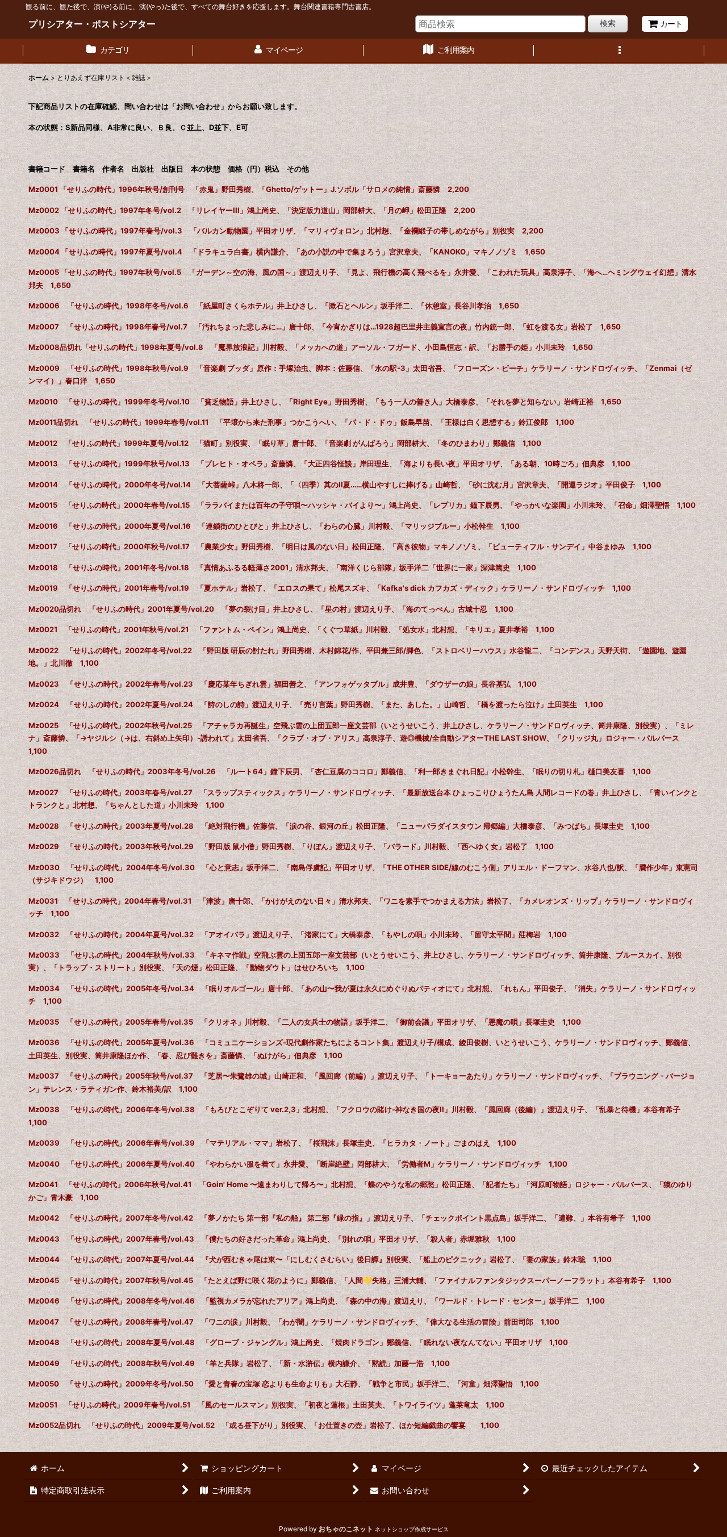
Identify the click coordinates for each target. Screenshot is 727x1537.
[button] (619, 51)
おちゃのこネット (346, 1529)
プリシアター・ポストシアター (92, 24)
